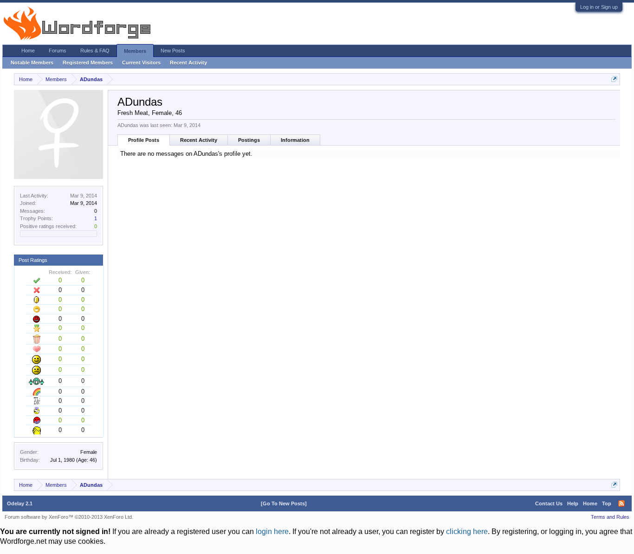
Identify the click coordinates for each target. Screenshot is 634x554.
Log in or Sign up (599, 7)
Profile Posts (143, 140)
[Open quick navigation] (614, 79)
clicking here (467, 531)
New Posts (173, 50)
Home (28, 50)
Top (606, 503)
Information (295, 140)
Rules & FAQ (95, 50)
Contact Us (549, 503)
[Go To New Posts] (284, 503)
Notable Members (32, 62)
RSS (621, 503)
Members (135, 51)
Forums (57, 50)
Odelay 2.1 (19, 503)
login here (272, 531)
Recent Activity (198, 140)
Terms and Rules (610, 517)
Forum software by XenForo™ (69, 517)
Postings (249, 140)
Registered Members (88, 62)
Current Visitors (141, 62)
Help (572, 503)
